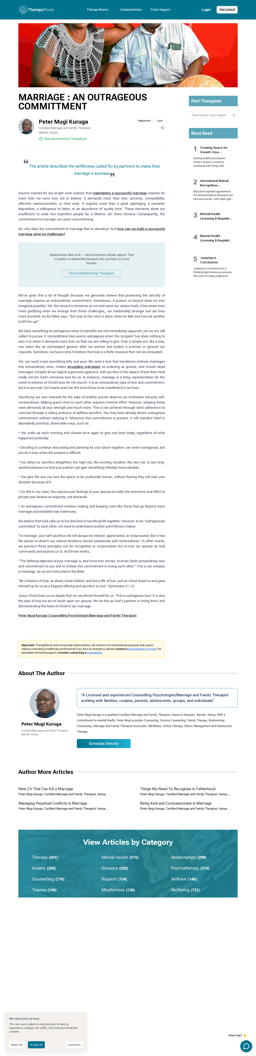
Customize (74, 1044)
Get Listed (227, 9)
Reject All (16, 1044)
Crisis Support (160, 9)
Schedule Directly (104, 743)
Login (206, 10)
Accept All (36, 1044)
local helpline (94, 652)
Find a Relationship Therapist (91, 273)
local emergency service (142, 648)
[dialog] (45, 1032)
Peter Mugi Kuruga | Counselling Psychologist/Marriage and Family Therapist (77, 615)
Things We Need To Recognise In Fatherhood (177, 789)
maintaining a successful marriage (120, 193)
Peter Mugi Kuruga (63, 121)
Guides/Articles (130, 9)
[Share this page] (162, 127)
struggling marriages (83, 367)
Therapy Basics (97, 9)
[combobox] (213, 115)
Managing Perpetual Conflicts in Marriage (52, 803)
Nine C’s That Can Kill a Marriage (45, 789)
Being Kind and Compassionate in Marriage (176, 803)
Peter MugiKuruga (41, 724)
